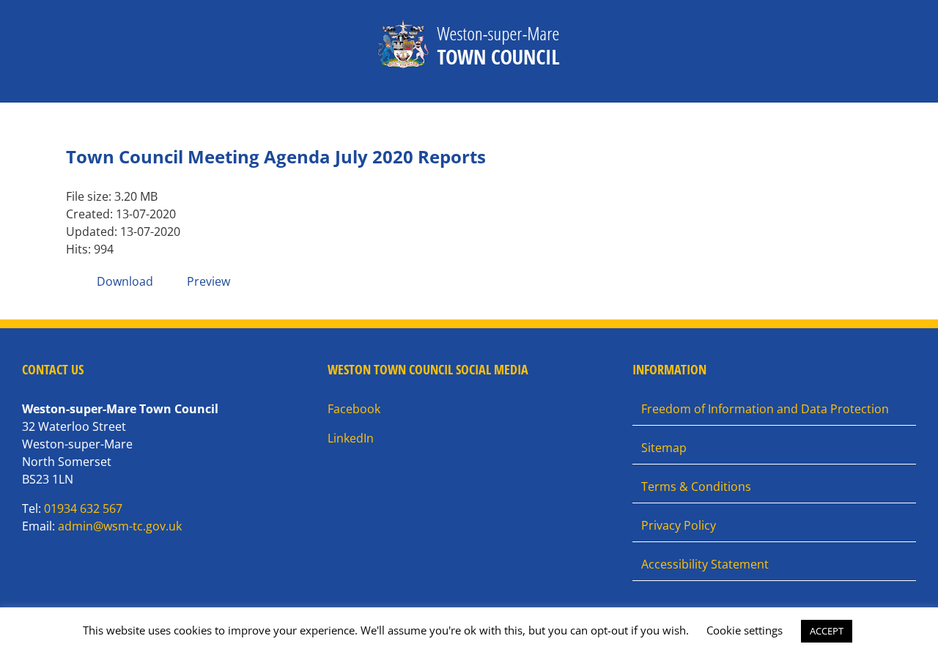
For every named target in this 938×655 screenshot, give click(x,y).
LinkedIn (351, 438)
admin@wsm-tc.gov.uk (120, 526)
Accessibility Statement (705, 564)
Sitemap (664, 448)
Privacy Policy (678, 525)
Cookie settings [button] (744, 630)
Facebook (354, 409)
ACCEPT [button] (826, 630)
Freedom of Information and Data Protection (765, 409)
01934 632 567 (83, 508)
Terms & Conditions (696, 486)
